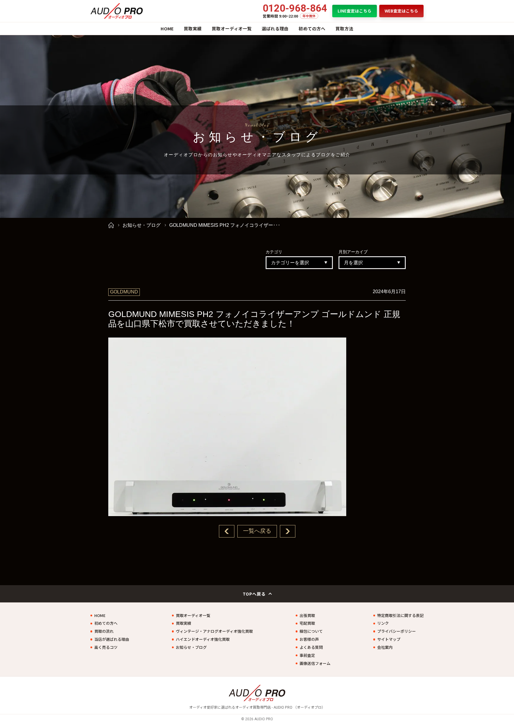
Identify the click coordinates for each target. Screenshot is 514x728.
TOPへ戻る (254, 594)
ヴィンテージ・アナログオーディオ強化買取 (214, 631)
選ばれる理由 (275, 28)
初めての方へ (312, 28)
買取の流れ (104, 631)
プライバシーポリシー (396, 631)
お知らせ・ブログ (142, 225)
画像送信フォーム (315, 663)
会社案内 (385, 647)
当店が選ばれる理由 (111, 639)
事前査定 (307, 655)
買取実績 (193, 28)
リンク (383, 623)
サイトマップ (388, 639)
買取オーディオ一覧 (232, 28)
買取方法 (344, 28)
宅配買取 (307, 623)
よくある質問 (311, 647)
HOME (167, 28)
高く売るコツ (105, 647)
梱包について (311, 631)
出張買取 (307, 615)
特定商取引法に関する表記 (400, 615)
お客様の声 (309, 639)
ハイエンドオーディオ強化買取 (203, 639)
